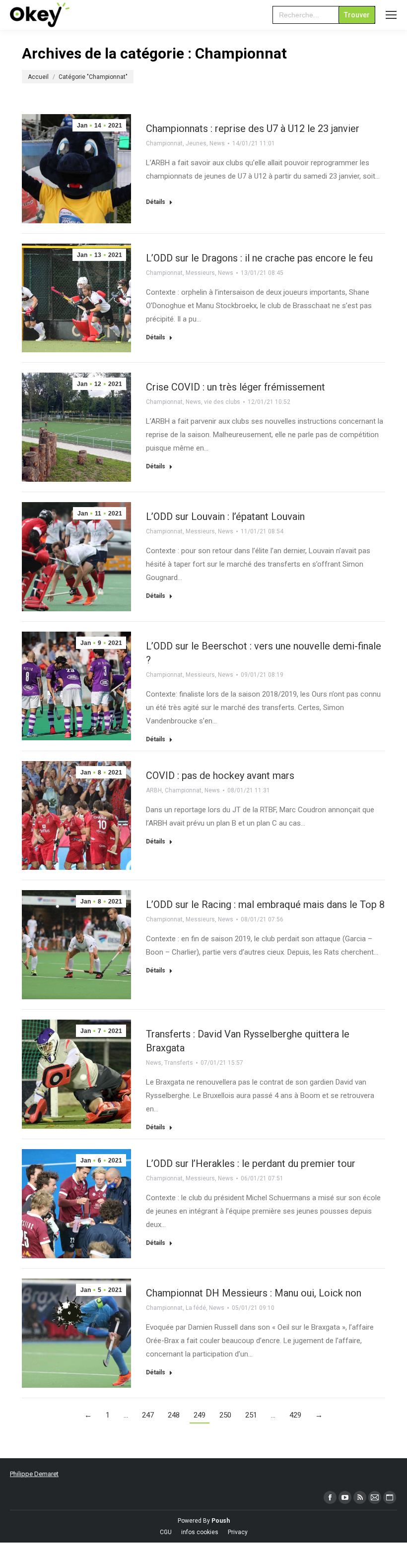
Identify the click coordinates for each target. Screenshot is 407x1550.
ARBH (154, 790)
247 (148, 1415)
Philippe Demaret (34, 1474)
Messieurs (200, 272)
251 (251, 1415)
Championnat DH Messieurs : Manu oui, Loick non (253, 1293)
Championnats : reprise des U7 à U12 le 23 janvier (252, 128)
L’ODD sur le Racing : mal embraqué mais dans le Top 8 (265, 904)
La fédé (196, 1307)
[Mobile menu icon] (391, 15)
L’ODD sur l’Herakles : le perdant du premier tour (250, 1163)
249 (199, 1415)
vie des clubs (222, 401)
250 (225, 1415)
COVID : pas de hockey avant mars (220, 775)
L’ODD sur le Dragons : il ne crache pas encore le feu (259, 258)
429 (295, 1415)
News (217, 143)
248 (174, 1415)
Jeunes (196, 143)
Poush (220, 1520)
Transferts (178, 1062)
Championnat (164, 143)
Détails (155, 201)
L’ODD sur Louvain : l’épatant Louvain (225, 516)
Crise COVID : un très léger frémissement (235, 387)
